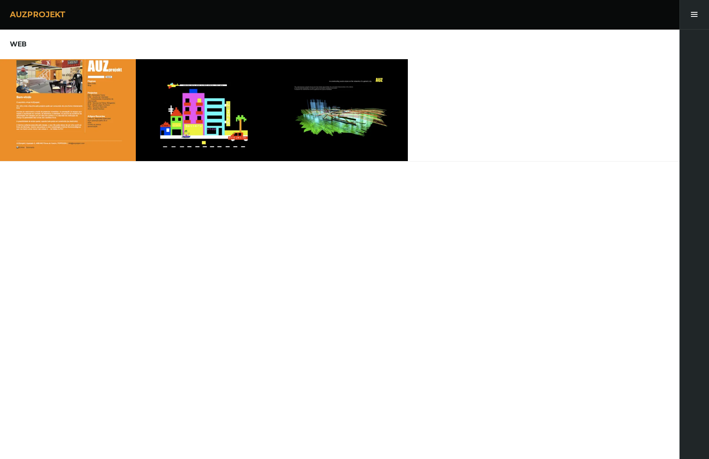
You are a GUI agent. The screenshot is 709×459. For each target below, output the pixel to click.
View (73, 131)
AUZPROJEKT (38, 14)
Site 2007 (68, 106)
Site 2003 (339, 106)
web (68, 90)
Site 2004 (204, 106)
